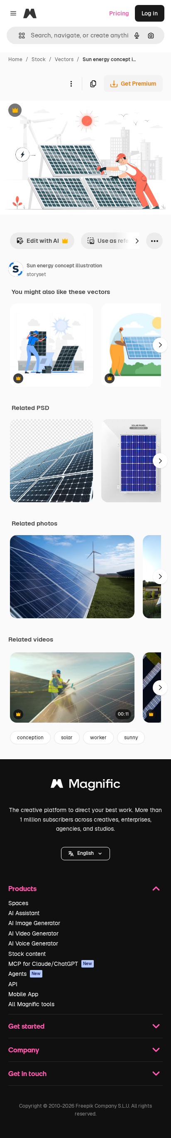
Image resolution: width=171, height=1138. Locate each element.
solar (67, 737)
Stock (39, 59)
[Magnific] (85, 785)
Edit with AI (37, 243)
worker (98, 737)
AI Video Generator (33, 933)
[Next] (136, 240)
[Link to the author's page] (15, 270)
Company (23, 1049)
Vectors (64, 59)
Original (53, 111)
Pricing (119, 13)
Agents (24, 974)
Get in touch (27, 1073)
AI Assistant (23, 913)
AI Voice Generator (33, 943)
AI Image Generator (34, 923)
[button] (85, 853)
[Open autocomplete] (18, 35)
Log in (150, 13)
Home (15, 59)
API (12, 984)
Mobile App (23, 994)
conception (30, 737)
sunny (131, 737)
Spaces (18, 903)
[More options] (71, 83)
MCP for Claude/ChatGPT (50, 964)
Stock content (27, 954)
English (85, 853)
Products (22, 888)
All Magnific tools (31, 1004)
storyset (36, 274)
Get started (26, 1026)
